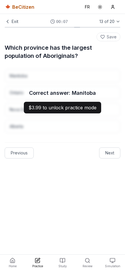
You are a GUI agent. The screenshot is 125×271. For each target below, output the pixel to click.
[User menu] (113, 7)
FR (88, 8)
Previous (19, 152)
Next (109, 152)
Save (112, 36)
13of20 (107, 21)
